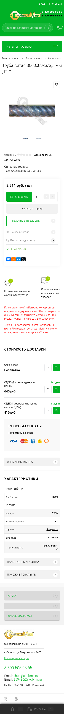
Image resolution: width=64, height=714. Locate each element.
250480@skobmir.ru (28, 679)
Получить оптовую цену (26, 220)
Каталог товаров (19, 46)
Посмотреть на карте (16, 658)
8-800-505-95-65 (52, 15)
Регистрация (54, 3)
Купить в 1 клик (32, 208)
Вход (42, 3)
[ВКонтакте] (8, 259)
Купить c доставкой (56, 367)
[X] (23, 259)
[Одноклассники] (13, 259)
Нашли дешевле (19, 232)
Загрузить (52, 529)
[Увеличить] (32, 111)
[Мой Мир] (18, 259)
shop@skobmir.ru (26, 676)
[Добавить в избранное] (56, 85)
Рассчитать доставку (22, 240)
